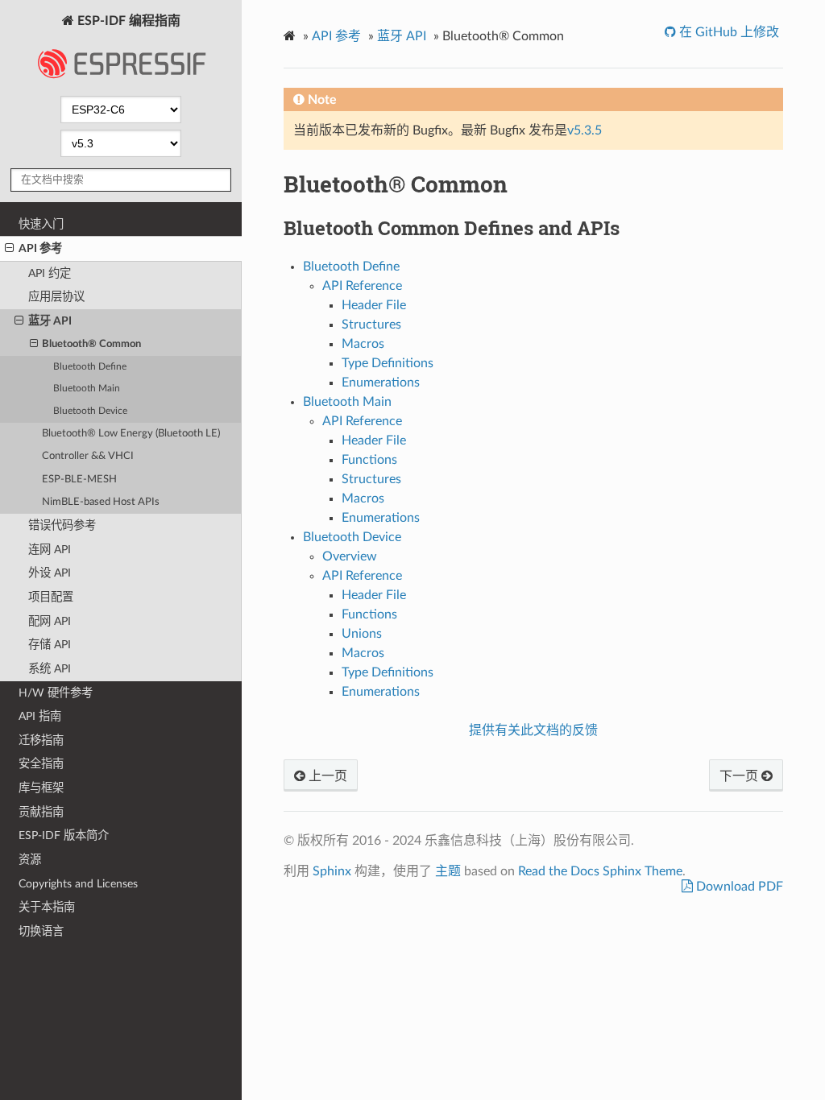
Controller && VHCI (88, 456)
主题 (448, 871)
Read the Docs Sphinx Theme (600, 871)
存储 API (49, 645)
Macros (363, 343)
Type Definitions (387, 363)
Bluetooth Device (90, 411)
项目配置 (50, 597)
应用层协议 (56, 297)
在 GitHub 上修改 (727, 32)
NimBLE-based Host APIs (101, 502)
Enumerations (381, 382)
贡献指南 (41, 812)
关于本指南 (47, 907)
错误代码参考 (62, 525)
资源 (30, 860)
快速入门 (41, 224)
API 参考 (40, 248)
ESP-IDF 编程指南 (127, 20)
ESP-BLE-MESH (79, 479)
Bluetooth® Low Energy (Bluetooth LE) (131, 433)
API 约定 (49, 273)
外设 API (49, 573)
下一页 (740, 776)
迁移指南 (41, 740)
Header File (374, 305)
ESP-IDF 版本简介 (64, 835)
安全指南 (41, 764)
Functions (369, 459)
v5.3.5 (584, 130)
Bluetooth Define (89, 366)
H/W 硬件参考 (56, 693)
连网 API (49, 550)
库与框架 (41, 788)
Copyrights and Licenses (78, 884)
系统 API (49, 669)
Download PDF (738, 886)
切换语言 (41, 931)
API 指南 (40, 716)
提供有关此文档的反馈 (533, 730)
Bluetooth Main (86, 388)
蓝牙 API (50, 321)
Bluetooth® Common (91, 344)
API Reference (362, 285)
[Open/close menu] (9, 249)
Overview (349, 556)
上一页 (326, 776)
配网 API (49, 621)
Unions (362, 633)
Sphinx (332, 871)
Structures (371, 324)
